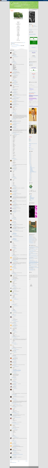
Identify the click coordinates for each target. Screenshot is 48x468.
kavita (16, 46)
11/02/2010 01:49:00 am (14, 384)
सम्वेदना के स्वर (15, 159)
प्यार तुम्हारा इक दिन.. (31, 170)
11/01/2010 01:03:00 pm (14, 348)
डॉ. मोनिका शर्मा (15, 81)
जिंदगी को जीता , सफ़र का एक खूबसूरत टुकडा (32, 251)
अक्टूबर (30, 165)
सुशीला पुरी (15, 385)
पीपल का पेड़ (31, 166)
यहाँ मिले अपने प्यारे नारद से (32, 198)
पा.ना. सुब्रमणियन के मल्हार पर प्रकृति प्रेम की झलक (16, 370)
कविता (12, 46)
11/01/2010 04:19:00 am (14, 225)
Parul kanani (15, 274)
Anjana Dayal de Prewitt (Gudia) (17, 417)
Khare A (15, 378)
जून (30, 174)
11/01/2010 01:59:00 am (14, 191)
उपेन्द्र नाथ (15, 363)
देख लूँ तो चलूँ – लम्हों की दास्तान (31, 250)
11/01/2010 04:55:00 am (14, 247)
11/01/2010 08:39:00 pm (14, 377)
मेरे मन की (23, 42)
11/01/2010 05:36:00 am (14, 267)
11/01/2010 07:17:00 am (14, 304)
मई (30, 175)
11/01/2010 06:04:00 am (14, 273)
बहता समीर (30, 252)
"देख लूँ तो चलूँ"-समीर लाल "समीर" (31, 258)
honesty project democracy (16, 97)
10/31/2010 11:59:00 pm (14, 124)
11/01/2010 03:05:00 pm (14, 359)
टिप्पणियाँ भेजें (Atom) (14, 462)
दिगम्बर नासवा (15, 388)
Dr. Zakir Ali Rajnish (16, 235)
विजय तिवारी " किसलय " (16, 437)
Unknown (15, 256)
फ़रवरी (30, 177)
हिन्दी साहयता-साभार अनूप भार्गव (32, 197)
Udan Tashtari (34, 25)
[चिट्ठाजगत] (30, 147)
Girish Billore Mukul (16, 366)
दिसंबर (30, 164)
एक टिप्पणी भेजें (11, 459)
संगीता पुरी (15, 219)
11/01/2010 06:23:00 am (14, 279)
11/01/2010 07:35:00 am (14, 310)
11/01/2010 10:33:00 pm (14, 381)
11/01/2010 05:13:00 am (14, 264)
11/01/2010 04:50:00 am (14, 239)
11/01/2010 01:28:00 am (14, 168)
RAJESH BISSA (15, 261)
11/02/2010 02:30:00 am (14, 394)
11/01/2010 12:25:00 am (14, 127)
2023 (30, 154)
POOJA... (15, 223)
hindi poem (14, 46)
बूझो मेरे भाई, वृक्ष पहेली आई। (15, 233)
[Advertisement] (19, 464)
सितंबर (30, 172)
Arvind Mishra (15, 100)
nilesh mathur (15, 448)
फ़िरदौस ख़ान (15, 280)
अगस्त (30, 173)
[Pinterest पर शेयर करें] (23, 45)
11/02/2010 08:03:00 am (14, 406)
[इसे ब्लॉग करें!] (21, 45)
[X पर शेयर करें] (22, 45)
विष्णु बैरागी (15, 178)
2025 (30, 153)
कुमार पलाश (15, 268)
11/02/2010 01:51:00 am (14, 387)
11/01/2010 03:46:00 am (14, 222)
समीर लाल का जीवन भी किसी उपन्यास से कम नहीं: (32, 253)
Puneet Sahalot (15, 429)
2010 (30, 163)
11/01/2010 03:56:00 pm (14, 365)
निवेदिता (14, 265)
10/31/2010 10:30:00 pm (14, 92)
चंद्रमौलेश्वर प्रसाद (15, 294)
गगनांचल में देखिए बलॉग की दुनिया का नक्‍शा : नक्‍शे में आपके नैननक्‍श (18, 454)
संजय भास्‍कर (15, 203)
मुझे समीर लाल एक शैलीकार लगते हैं (31, 266)
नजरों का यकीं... (31, 168)
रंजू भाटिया (15, 324)
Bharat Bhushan (15, 56)
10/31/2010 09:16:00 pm (14, 55)
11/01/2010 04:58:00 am (14, 255)
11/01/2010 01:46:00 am (14, 188)
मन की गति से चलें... (14, 238)
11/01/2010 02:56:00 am (14, 211)
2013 (30, 161)
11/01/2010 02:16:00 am (14, 198)
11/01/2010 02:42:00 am (14, 208)
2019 (30, 157)
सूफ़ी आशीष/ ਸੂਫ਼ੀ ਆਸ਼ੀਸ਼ (16, 84)
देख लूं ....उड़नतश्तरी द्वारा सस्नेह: (31, 246)
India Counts (31, 200)
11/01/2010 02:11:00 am (14, 194)
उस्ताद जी (15, 352)
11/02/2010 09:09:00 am (14, 412)
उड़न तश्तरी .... (17, 3)
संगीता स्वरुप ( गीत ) (15, 226)
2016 (30, 159)
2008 (30, 179)
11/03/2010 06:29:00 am (14, 447)
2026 (30, 152)
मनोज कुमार (15, 63)
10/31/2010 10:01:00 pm (14, 73)
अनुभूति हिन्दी (31, 195)
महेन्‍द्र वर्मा (15, 287)
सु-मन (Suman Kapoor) (16, 349)
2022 (30, 155)
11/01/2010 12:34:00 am (14, 158)
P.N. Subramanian (15, 321)
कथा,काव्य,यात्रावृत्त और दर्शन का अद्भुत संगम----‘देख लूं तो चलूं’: (33, 247)
